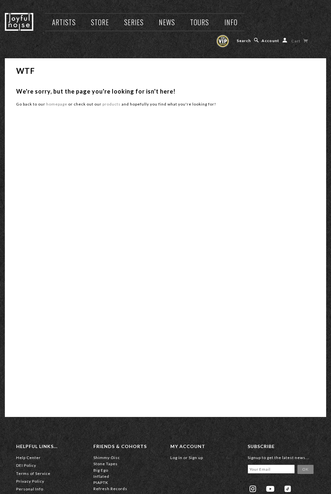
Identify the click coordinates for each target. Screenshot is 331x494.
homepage (56, 104)
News (167, 22)
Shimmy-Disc (106, 457)
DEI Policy (26, 465)
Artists (64, 22)
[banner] (19, 22)
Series (134, 22)
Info (231, 22)
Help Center (28, 457)
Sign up (196, 457)
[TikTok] (288, 489)
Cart (296, 41)
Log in (176, 457)
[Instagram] (253, 489)
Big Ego (100, 470)
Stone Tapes (105, 463)
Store (100, 22)
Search (244, 40)
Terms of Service (33, 473)
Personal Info (29, 489)
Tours (199, 22)
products (111, 104)
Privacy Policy (30, 481)
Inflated (101, 476)
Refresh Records (110, 488)
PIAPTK (100, 482)
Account (270, 40)
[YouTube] (270, 489)
